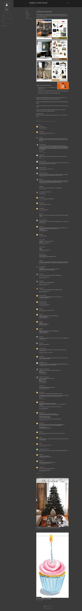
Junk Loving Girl (41, 295)
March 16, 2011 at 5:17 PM (42, 271)
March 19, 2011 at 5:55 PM (42, 306)
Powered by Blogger (48, 606)
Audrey (40, 454)
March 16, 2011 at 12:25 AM (42, 189)
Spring (27, 16)
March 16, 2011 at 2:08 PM (42, 244)
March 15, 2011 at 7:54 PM (42, 152)
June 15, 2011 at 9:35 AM (42, 471)
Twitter (44, 88)
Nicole (40, 226)
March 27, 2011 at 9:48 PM (42, 446)
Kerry (40, 137)
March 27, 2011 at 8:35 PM (42, 434)
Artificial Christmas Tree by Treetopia (48, 528)
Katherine (40, 467)
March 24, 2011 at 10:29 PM (43, 353)
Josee (40, 308)
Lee (39, 437)
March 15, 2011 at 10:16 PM (42, 176)
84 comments (40, 600)
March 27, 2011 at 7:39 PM (42, 409)
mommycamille (41, 348)
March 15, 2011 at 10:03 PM (42, 170)
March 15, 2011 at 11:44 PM (42, 183)
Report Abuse (4, 25)
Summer (27, 17)
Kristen (40, 336)
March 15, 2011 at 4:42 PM (42, 134)
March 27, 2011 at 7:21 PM (42, 399)
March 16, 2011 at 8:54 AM (42, 200)
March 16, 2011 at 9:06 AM (42, 217)
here (59, 115)
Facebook (55, 87)
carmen (40, 273)
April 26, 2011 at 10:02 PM (42, 464)
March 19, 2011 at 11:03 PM (42, 318)
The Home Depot (29, 18)
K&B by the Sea (41, 161)
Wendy (6, 9)
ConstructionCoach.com (43, 449)
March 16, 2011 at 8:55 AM (42, 205)
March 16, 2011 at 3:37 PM (42, 257)
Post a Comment (39, 473)
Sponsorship (43, 121)
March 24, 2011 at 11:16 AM (42, 340)
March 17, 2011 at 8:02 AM (42, 278)
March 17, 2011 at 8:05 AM (42, 292)
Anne (40, 213)
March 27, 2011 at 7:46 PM (42, 429)
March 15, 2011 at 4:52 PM (42, 141)
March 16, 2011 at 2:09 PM (42, 251)
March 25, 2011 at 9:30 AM (42, 366)
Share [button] (37, 529)
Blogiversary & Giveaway (43, 599)
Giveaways (27, 13)
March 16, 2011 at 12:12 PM (42, 223)
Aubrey (40, 179)
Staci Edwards (41, 266)
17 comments (40, 529)
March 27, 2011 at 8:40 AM (42, 389)
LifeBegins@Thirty (42, 362)
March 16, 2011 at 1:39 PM (42, 231)
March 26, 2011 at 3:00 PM (42, 374)
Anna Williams (50, 608)
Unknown (40, 126)
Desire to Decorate (38, 3)
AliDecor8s (41, 197)
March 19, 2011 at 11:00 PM (42, 311)
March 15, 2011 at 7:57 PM (42, 158)
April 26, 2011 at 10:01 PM (42, 458)
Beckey (40, 431)
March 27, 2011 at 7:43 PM (42, 420)
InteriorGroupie (41, 144)
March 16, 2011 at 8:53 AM (42, 194)
